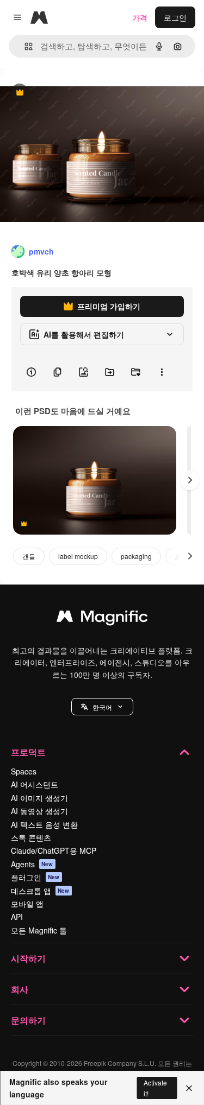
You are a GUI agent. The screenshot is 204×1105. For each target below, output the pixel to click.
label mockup (78, 556)
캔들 (28, 556)
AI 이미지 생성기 (39, 797)
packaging (136, 556)
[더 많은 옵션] (161, 372)
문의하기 (28, 1020)
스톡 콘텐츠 (31, 837)
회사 (19, 989)
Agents (32, 864)
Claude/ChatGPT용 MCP (53, 850)
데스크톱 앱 (40, 890)
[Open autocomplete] (24, 46)
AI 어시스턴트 (34, 784)
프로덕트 (28, 752)
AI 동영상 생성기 (39, 810)
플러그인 (35, 877)
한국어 (102, 707)
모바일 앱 (27, 903)
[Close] (189, 1088)
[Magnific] (102, 619)
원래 (62, 93)
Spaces (23, 771)
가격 (139, 17)
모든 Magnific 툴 (39, 930)
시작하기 (28, 958)
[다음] (190, 480)
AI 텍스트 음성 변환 (44, 824)
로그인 (175, 17)
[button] (102, 706)
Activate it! (155, 1087)
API (17, 916)
